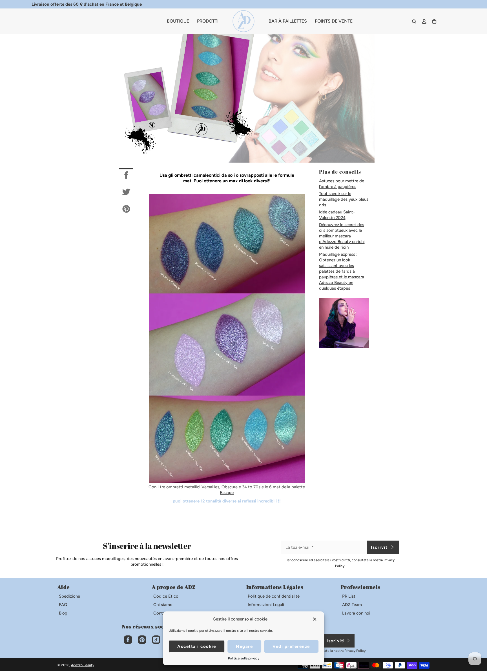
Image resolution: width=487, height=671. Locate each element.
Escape (227, 492)
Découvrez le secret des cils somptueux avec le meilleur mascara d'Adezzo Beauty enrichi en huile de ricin (342, 236)
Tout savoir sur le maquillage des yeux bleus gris (343, 199)
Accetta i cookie (196, 646)
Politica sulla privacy (243, 658)
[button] (315, 619)
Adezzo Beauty (82, 665)
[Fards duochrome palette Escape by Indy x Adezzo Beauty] (227, 481)
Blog (63, 613)
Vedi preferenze (291, 646)
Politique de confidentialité (274, 596)
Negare (244, 646)
